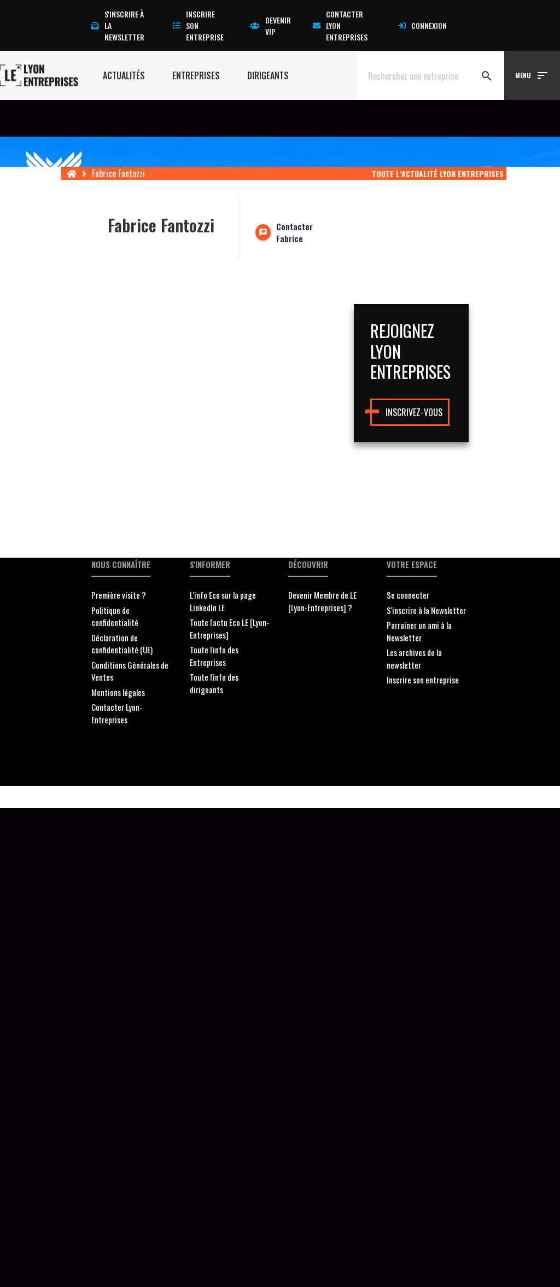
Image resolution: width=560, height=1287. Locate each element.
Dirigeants (268, 75)
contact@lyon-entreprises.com (350, 797)
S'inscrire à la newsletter (124, 25)
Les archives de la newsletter (414, 658)
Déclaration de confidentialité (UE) (122, 643)
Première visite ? (118, 595)
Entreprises (196, 75)
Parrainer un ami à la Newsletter (419, 631)
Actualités (124, 75)
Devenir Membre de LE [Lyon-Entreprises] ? (322, 601)
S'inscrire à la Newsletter (426, 610)
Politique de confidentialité (114, 616)
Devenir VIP (278, 25)
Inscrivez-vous (414, 412)
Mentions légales (118, 692)
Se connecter (408, 595)
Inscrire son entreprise (205, 25)
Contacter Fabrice (294, 232)
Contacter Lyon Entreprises (347, 25)
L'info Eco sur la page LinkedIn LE (223, 601)
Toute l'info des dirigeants (214, 683)
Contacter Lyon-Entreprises (116, 713)
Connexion (429, 25)
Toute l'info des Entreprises (214, 656)
